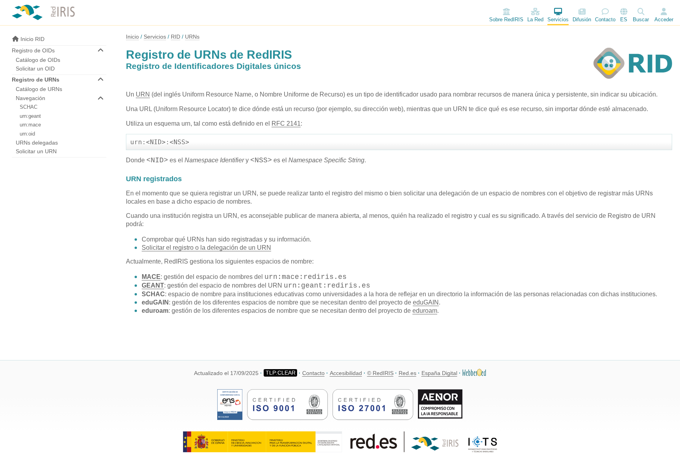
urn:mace (30, 125)
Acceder (663, 19)
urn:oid (27, 134)
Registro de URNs (35, 79)
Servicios (558, 19)
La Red (535, 19)
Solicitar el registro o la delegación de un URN (206, 247)
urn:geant (30, 116)
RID (175, 36)
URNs (192, 36)
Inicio (132, 36)
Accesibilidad (346, 373)
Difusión (582, 19)
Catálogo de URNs (39, 89)
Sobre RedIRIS (506, 19)
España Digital (439, 373)
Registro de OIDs (33, 50)
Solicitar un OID (35, 68)
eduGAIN (426, 302)
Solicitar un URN (36, 151)
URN (143, 94)
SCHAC (28, 107)
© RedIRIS (380, 373)
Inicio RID (31, 39)
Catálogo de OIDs (38, 60)
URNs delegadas (37, 142)
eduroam (424, 310)
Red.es (407, 373)
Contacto (605, 19)
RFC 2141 (286, 123)
